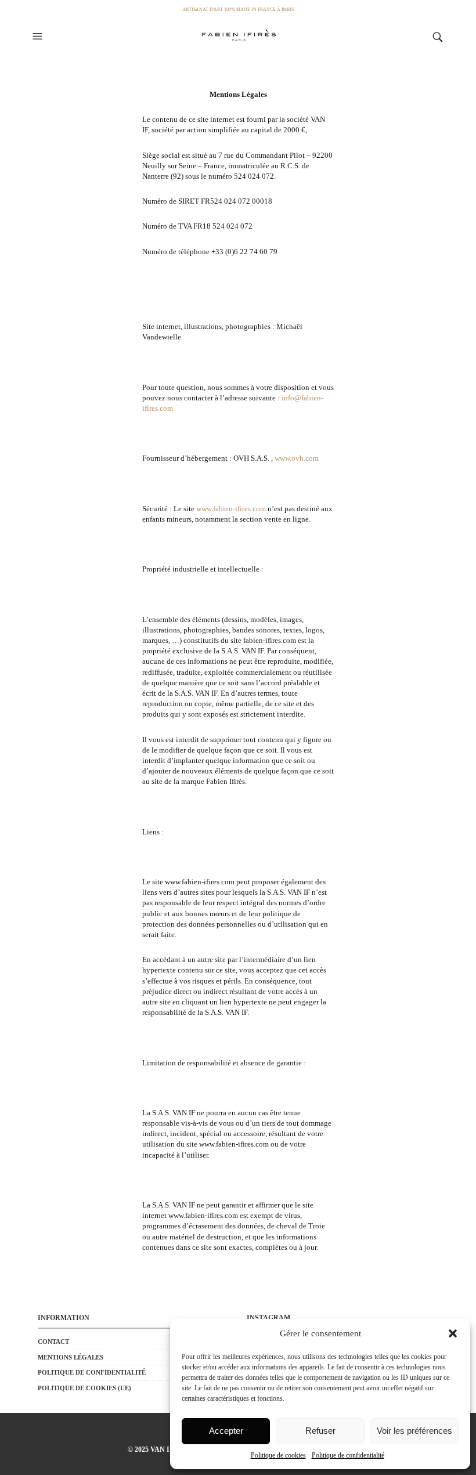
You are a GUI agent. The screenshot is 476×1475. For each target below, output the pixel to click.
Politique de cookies (278, 1455)
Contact (53, 1341)
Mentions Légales (70, 1357)
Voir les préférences (414, 1431)
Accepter (226, 1431)
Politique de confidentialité (348, 1455)
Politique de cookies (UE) (84, 1387)
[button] (453, 1333)
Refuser (320, 1431)
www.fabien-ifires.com (231, 508)
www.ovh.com (297, 458)
